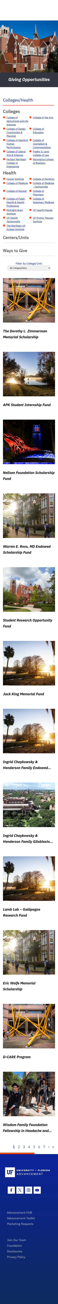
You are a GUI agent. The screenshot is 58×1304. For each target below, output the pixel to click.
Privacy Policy (16, 1257)
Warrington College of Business (43, 161)
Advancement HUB (19, 1212)
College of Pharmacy (38, 193)
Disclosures (14, 1251)
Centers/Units (16, 237)
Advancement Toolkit (21, 1218)
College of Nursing (17, 191)
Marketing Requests (20, 1224)
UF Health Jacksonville (13, 219)
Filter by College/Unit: (29, 263)
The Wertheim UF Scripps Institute (16, 227)
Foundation (14, 1246)
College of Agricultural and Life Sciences (17, 121)
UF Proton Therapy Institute (43, 219)
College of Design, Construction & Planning (16, 132)
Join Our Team (16, 1240)
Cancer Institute (15, 179)
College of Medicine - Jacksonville (43, 185)
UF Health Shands (42, 210)
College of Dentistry (43, 179)
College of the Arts (43, 117)
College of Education (38, 130)
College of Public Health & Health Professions (16, 202)
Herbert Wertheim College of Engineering (16, 163)
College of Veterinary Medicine (43, 200)
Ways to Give (15, 250)
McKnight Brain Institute (15, 212)
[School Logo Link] (27, 1172)
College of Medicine (17, 183)
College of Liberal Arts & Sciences (16, 153)
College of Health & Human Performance (17, 144)
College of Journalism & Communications (42, 144)
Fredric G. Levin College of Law (41, 153)
